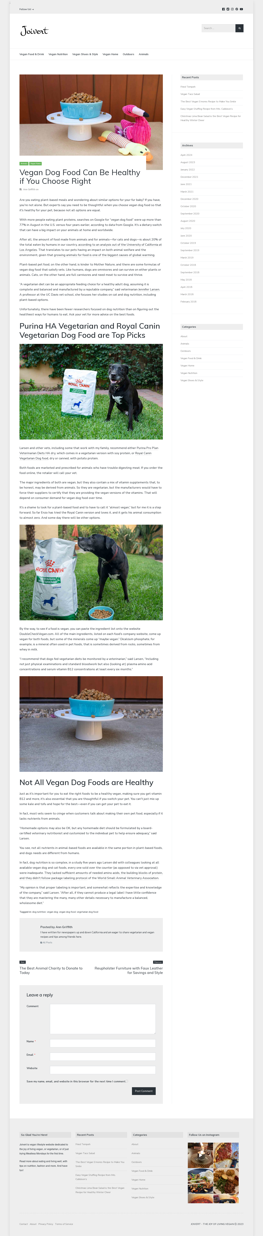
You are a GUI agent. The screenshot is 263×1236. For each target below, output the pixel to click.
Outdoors (128, 54)
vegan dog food (67, 912)
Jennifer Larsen (148, 289)
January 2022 (188, 169)
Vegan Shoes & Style (85, 54)
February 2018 (188, 301)
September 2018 (190, 272)
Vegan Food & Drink (31, 54)
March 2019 (187, 257)
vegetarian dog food (87, 912)
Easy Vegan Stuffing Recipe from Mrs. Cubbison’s (207, 109)
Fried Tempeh (188, 86)
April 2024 (186, 155)
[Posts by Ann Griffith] (32, 931)
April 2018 (186, 287)
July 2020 (186, 228)
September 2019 (190, 250)
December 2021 (189, 177)
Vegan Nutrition (58, 54)
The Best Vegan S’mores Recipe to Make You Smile (208, 101)
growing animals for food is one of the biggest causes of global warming (104, 255)
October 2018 (188, 265)
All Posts (47, 942)
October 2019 (188, 243)
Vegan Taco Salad (190, 94)
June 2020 (186, 235)
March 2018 (187, 294)
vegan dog (52, 912)
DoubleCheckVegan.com (36, 634)
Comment (33, 1006)
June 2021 (186, 184)
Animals (144, 54)
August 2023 (188, 162)
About (184, 336)
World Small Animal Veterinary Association (127, 878)
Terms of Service (64, 1224)
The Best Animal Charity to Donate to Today (50, 970)
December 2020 (189, 199)
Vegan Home (110, 54)
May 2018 (186, 279)
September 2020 (190, 213)
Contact (23, 1224)
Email (31, 1055)
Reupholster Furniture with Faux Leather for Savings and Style (129, 970)
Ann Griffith (29, 189)
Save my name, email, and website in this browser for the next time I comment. (76, 1081)
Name (31, 1041)
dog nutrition (39, 912)
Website (32, 1068)
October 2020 (188, 206)
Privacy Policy (45, 1224)
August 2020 (188, 221)
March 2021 (187, 191)
